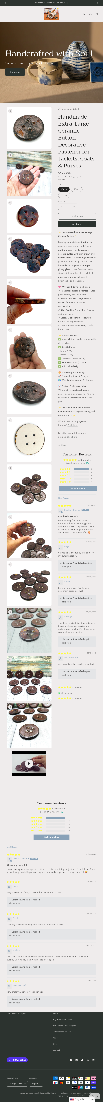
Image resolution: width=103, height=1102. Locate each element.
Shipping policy (62, 1096)
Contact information (78, 1096)
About (55, 1038)
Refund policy (63, 1093)
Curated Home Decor (62, 1032)
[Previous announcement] (5, 3)
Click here (72, 425)
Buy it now (77, 224)
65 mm (64, 195)
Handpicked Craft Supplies (64, 1026)
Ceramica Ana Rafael (33, 1093)
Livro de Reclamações (16, 1014)
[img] (64, 506)
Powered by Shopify (48, 1093)
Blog (55, 1044)
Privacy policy (76, 1093)
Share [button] (63, 445)
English (79, 1099)
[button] (6, 14)
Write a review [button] (78, 488)
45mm (64, 189)
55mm (77, 189)
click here (72, 437)
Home (55, 1014)
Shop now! (15, 72)
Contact (56, 1050)
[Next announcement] (98, 3)
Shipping (74, 177)
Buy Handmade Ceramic (63, 1020)
